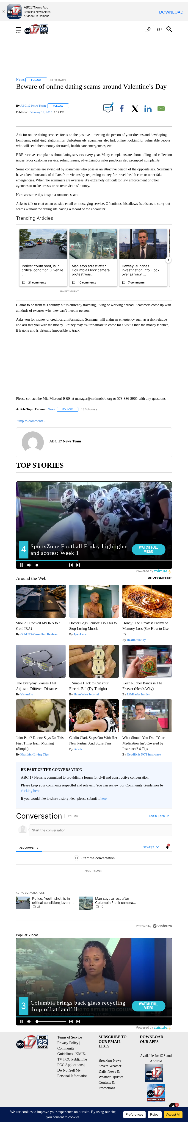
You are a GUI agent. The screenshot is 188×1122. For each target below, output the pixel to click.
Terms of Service (69, 1037)
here (103, 798)
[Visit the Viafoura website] (162, 926)
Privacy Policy (67, 1043)
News (51, 409)
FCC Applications (70, 1065)
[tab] (29, 847)
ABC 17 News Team (33, 105)
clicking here (30, 791)
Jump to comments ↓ (31, 421)
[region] (94, 870)
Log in (153, 816)
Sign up (164, 816)
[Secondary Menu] (22, 29)
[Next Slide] (168, 260)
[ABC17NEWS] (41, 29)
